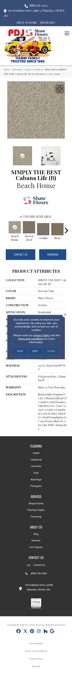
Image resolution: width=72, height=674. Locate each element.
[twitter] (25, 631)
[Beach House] (15, 227)
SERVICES (36, 496)
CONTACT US (36, 557)
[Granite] (43, 229)
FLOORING (36, 446)
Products (38, 69)
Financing (52, 254)
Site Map (36, 666)
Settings (51, 351)
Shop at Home (36, 503)
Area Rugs (36, 479)
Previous (6, 154)
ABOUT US (36, 527)
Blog (36, 534)
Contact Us (20, 254)
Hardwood (36, 459)
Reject (35, 351)
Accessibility (36, 643)
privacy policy (41, 335)
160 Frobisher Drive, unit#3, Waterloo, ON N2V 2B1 (34, 13)
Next (66, 154)
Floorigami (36, 486)
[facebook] (19, 631)
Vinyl (36, 473)
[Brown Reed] (29, 227)
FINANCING (47, 22)
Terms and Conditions (36, 651)
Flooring (17, 69)
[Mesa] (57, 229)
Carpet (27, 69)
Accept (20, 351)
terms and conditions (31, 338)
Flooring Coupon (36, 510)
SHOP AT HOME (27, 22)
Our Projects (36, 547)
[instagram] (39, 631)
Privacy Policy (36, 659)
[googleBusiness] (52, 631)
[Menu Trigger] (67, 33)
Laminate (36, 466)
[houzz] (45, 631)
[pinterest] (32, 631)
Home (7, 69)
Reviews (36, 540)
